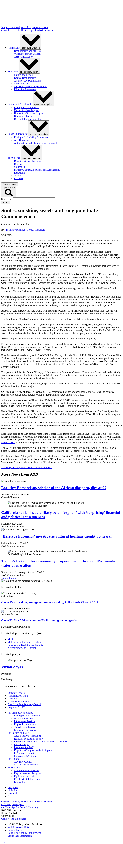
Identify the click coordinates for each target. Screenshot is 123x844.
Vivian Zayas (12, 667)
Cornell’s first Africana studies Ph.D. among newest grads (39, 620)
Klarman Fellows (23, 116)
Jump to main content (37, 27)
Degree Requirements (25, 77)
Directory (19, 164)
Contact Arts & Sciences (26, 770)
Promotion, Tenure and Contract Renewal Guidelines (41, 741)
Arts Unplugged (22, 140)
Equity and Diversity (24, 776)
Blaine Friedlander (15, 229)
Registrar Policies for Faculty (28, 738)
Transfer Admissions (24, 727)
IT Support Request (24, 753)
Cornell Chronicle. (26, 467)
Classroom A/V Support (26, 756)
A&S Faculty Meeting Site (27, 735)
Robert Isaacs (8, 442)
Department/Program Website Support (33, 750)
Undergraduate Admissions (27, 715)
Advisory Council (23, 761)
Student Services (22, 83)
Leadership (19, 172)
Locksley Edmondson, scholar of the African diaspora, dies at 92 (53, 488)
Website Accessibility (18, 827)
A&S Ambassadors (23, 56)
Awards (18, 175)
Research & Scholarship (20, 104)
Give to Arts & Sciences (26, 764)
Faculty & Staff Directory (27, 779)
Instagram (13, 787)
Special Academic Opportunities (30, 86)
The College (14, 158)
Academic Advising (18, 695)
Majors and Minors (23, 75)
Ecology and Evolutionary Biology (25, 645)
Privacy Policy (15, 830)
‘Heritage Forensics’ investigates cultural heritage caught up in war (56, 536)
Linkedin (12, 790)
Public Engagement (17, 134)
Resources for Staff (23, 747)
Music (11, 639)
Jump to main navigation (14, 27)
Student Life (20, 166)
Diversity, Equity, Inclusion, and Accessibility (37, 169)
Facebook (13, 793)
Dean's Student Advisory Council (24, 704)
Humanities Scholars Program (29, 113)
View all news (8, 578)
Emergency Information (20, 835)
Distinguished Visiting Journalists (31, 137)
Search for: (7, 199)
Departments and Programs (27, 161)
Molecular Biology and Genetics (24, 642)
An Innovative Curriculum (27, 80)
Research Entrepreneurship (27, 119)
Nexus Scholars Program (26, 110)
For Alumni (13, 758)
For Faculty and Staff (18, 733)
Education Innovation (25, 89)
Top (3, 841)
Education (13, 71)
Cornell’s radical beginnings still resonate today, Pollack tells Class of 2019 (49, 602)
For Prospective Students (20, 712)
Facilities (18, 178)
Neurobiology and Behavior (22, 647)
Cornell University (11, 30)
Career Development (18, 701)
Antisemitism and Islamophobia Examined (35, 143)
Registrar (12, 698)
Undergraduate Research (26, 107)
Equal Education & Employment (24, 833)
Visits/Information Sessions (27, 53)
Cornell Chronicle (36, 229)
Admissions (14, 47)
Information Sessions (24, 721)
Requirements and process (27, 51)
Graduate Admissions (25, 730)
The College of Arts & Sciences (37, 30)
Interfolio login (21, 744)
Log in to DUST (16, 707)
